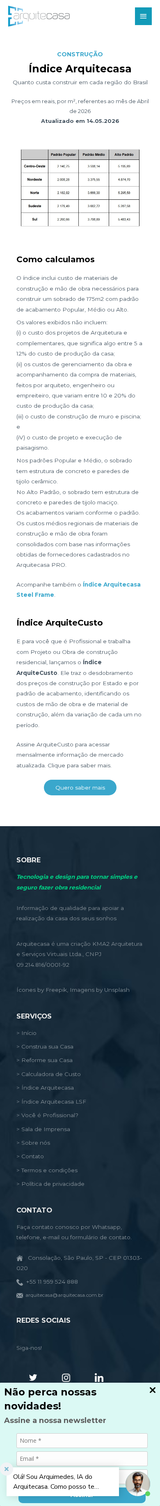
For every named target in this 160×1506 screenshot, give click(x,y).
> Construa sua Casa (44, 1046)
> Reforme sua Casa (44, 1060)
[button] (80, 787)
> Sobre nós (33, 1142)
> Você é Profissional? (47, 1115)
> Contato (30, 1156)
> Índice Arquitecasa (45, 1087)
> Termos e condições (47, 1170)
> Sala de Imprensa (43, 1129)
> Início (26, 1033)
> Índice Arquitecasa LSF (51, 1101)
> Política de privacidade (50, 1183)
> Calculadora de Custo (48, 1074)
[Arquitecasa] (39, 16)
